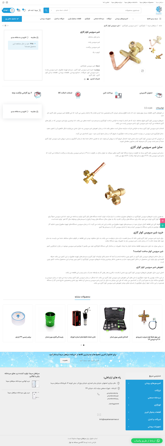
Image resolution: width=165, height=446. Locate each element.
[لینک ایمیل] (87, 79)
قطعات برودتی (64, 72)
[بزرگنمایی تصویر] (142, 71)
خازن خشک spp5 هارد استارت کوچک (83, 337)
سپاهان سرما (151, 25)
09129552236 (113, 404)
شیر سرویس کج (92, 72)
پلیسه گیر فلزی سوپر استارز (54, 337)
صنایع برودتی (75, 72)
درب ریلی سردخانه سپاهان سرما (19, 393)
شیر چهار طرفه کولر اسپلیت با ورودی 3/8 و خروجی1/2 (148, 338)
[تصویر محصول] (82, 319)
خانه (160, 25)
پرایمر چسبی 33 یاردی (23, 337)
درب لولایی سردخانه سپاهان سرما (18, 381)
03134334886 (112, 396)
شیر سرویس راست (51, 70)
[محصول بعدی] (3, 25)
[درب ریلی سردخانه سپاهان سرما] (35, 395)
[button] (147, 440)
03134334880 (112, 399)
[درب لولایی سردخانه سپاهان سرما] (35, 384)
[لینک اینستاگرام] (7, 2)
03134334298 (112, 393)
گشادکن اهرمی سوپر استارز (119, 337)
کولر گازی (92, 75)
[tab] (160, 108)
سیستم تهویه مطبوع (66, 70)
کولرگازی (142, 25)
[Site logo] (158, 10)
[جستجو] (46, 10)
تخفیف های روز (10, 19)
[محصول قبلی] (8, 25)
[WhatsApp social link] (3, 2)
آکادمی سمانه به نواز (76, 442)
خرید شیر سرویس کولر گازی (83, 70)
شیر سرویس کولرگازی (129, 25)
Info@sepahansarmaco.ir (109, 419)
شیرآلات (83, 72)
